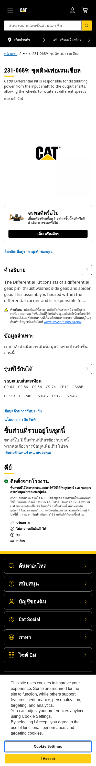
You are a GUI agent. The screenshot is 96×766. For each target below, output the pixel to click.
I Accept (48, 759)
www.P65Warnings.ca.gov (62, 322)
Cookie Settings (48, 746)
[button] (28, 251)
